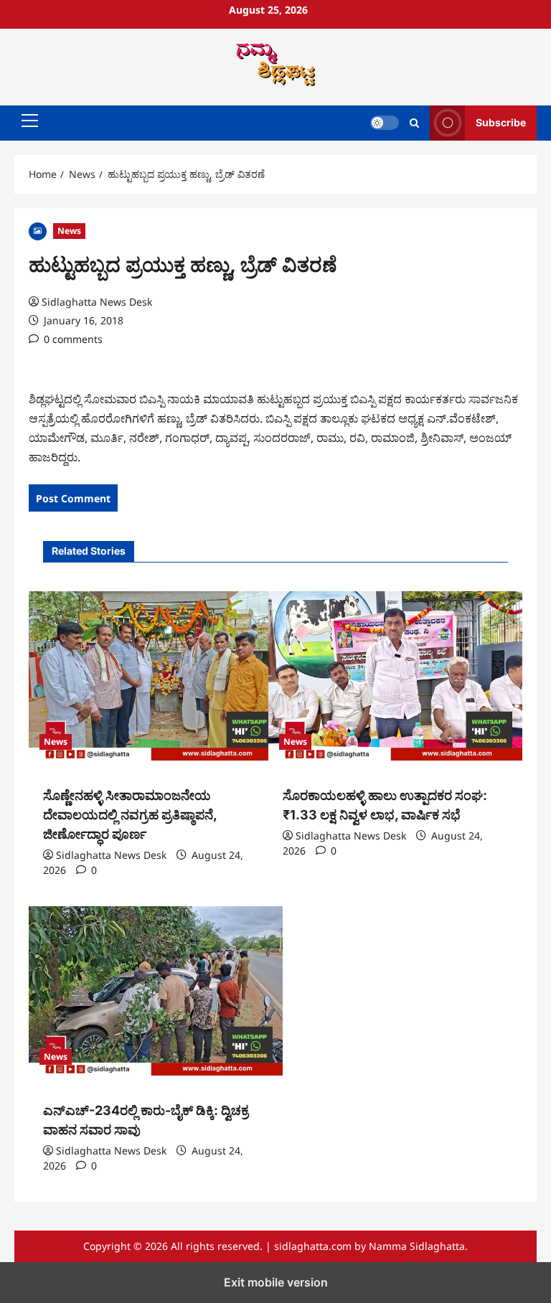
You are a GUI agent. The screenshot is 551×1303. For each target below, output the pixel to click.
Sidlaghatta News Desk (97, 302)
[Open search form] (414, 123)
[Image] (38, 230)
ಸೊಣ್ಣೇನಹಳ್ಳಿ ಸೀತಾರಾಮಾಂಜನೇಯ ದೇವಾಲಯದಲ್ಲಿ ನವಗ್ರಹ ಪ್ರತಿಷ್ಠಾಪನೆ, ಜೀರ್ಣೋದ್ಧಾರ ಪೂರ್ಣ (130, 815)
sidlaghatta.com (313, 1246)
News (69, 231)
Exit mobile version (276, 1282)
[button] (29, 120)
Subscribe (501, 122)
